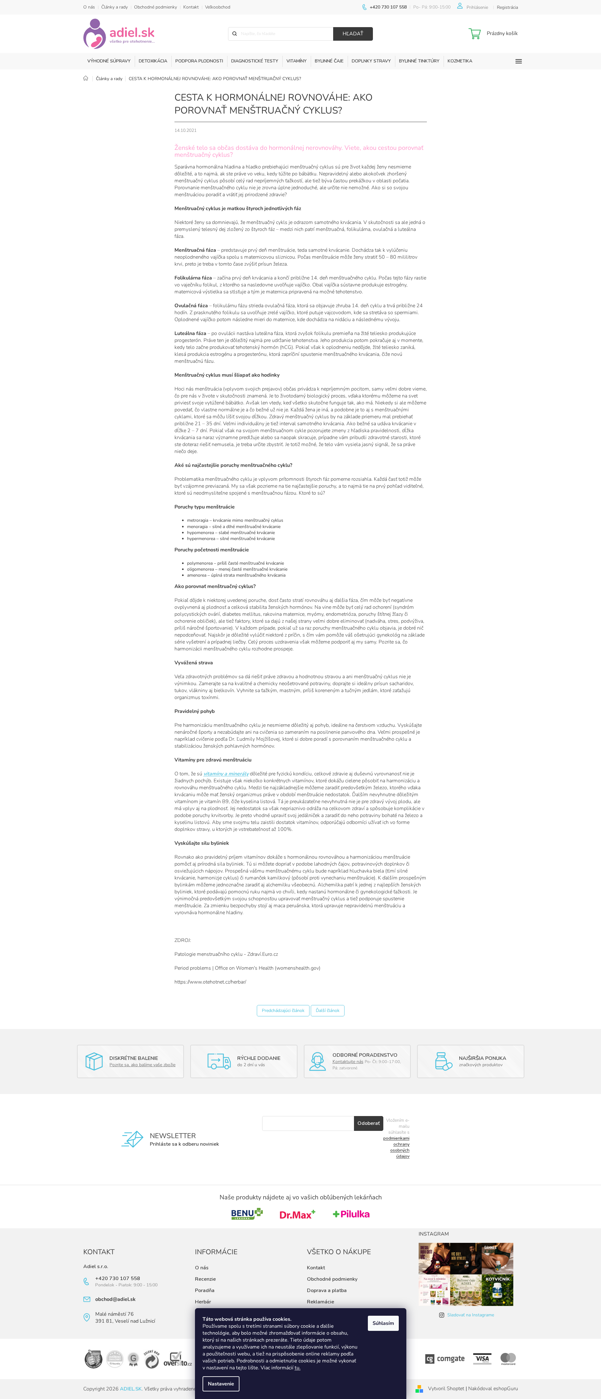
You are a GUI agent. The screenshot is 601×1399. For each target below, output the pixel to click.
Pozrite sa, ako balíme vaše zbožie (142, 1065)
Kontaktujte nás (348, 1062)
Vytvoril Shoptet (446, 1388)
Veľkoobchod (217, 7)
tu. (298, 1367)
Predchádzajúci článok (283, 1011)
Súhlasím (383, 1323)
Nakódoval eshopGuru (493, 1388)
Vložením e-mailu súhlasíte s (396, 1138)
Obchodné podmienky (155, 7)
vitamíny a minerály (226, 773)
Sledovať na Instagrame (470, 1315)
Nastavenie (221, 1383)
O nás (89, 7)
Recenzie (205, 1279)
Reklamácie (320, 1301)
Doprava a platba (327, 1290)
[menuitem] (109, 61)
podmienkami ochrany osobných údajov (396, 1147)
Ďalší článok (327, 1011)
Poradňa (205, 1290)
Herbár (203, 1301)
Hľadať (353, 33)
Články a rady (114, 7)
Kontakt (191, 7)
